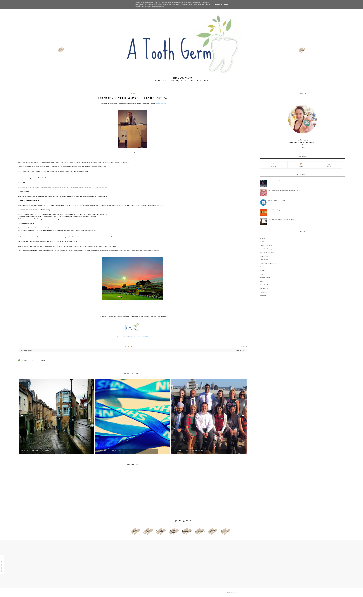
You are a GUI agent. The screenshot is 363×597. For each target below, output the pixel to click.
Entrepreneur (264, 260)
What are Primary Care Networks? (277, 200)
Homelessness (264, 267)
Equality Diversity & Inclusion (268, 263)
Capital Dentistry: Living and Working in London (281, 219)
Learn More (218, 4)
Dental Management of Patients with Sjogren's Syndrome (284, 190)
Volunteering (263, 292)
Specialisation (264, 288)
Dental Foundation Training (267, 252)
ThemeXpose (145, 593)
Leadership (263, 270)
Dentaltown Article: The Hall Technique (279, 181)
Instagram (273, 166)
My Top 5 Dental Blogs (274, 210)
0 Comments (243, 346)
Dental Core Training (266, 249)
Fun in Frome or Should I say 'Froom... (35, 450)
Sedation (262, 281)
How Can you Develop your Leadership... (188, 450)
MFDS (261, 274)
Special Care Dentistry (266, 285)
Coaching (262, 242)
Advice (132, 93)
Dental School (264, 256)
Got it (226, 4)
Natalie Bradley (38, 360)
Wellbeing (263, 295)
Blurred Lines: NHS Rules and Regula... (112, 450)
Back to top (231, 592)
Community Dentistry (266, 245)
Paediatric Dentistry (265, 277)
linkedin (329, 166)
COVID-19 (262, 238)
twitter (301, 166)
